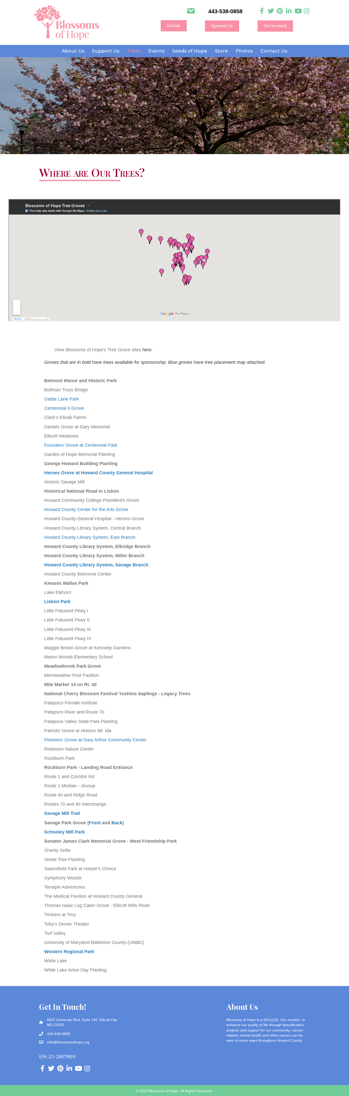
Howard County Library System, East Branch (89, 537)
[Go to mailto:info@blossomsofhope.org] (190, 11)
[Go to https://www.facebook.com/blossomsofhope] (262, 11)
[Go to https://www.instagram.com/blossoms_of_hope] (307, 11)
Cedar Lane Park (61, 399)
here (147, 349)
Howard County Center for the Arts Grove (86, 509)
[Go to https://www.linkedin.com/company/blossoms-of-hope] (289, 11)
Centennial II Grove (64, 408)
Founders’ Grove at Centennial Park (80, 445)
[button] (174, 25)
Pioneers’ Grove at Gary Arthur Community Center (95, 739)
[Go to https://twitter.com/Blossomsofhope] (271, 11)
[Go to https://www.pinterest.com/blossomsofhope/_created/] (280, 11)
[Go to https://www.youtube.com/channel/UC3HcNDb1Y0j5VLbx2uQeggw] (298, 11)
